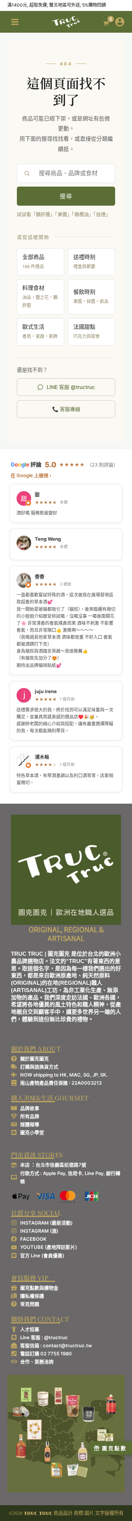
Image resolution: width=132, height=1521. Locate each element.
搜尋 (66, 196)
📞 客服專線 (66, 409)
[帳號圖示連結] (120, 22)
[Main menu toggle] (14, 21)
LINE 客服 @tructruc (71, 387)
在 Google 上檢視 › (31, 475)
